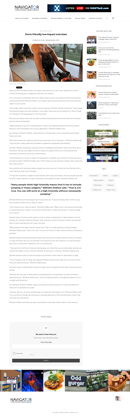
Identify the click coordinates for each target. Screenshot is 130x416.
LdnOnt (115, 176)
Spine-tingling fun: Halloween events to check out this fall (108, 104)
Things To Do (110, 190)
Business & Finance (39, 18)
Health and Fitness (46, 31)
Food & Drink (80, 18)
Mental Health (98, 180)
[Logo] (27, 8)
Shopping (110, 185)
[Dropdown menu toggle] (113, 18)
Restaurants (98, 185)
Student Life (97, 190)
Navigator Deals (95, 18)
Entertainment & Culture (61, 18)
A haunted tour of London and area (108, 114)
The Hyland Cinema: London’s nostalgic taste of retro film (108, 38)
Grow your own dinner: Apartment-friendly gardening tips (108, 49)
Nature (111, 180)
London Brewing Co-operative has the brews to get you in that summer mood (109, 74)
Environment (94, 176)
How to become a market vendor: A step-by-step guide (108, 93)
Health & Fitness (22, 18)
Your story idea (46, 342)
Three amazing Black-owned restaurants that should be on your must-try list (108, 62)
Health (105, 176)
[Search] (107, 18)
